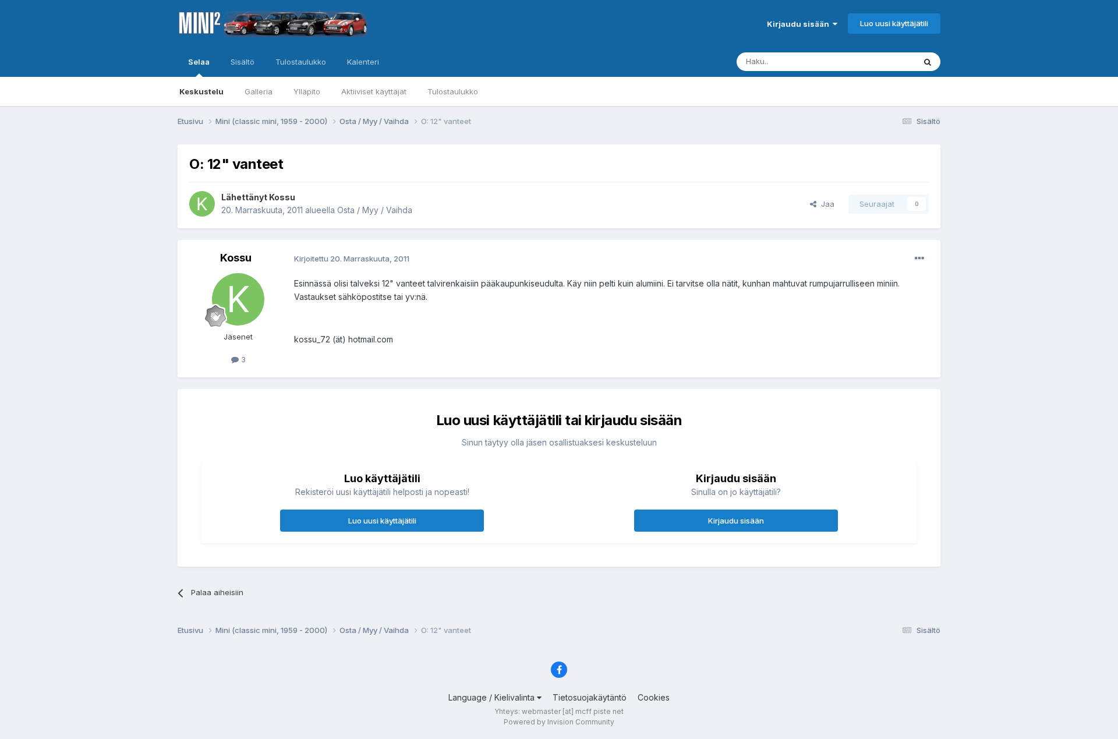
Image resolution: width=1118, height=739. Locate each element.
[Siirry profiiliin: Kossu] (202, 204)
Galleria (259, 91)
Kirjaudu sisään (800, 24)
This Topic (880, 61)
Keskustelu (201, 91)
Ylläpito (306, 91)
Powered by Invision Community (559, 721)
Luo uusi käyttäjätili (894, 23)
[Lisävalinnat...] (919, 259)
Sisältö (242, 61)
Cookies (654, 697)
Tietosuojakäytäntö (590, 697)
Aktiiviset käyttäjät (373, 91)
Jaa (825, 203)
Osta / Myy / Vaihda (374, 210)
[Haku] (927, 61)
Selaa (199, 61)
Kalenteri (363, 61)
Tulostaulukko (452, 91)
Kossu (282, 197)
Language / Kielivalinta (492, 697)
